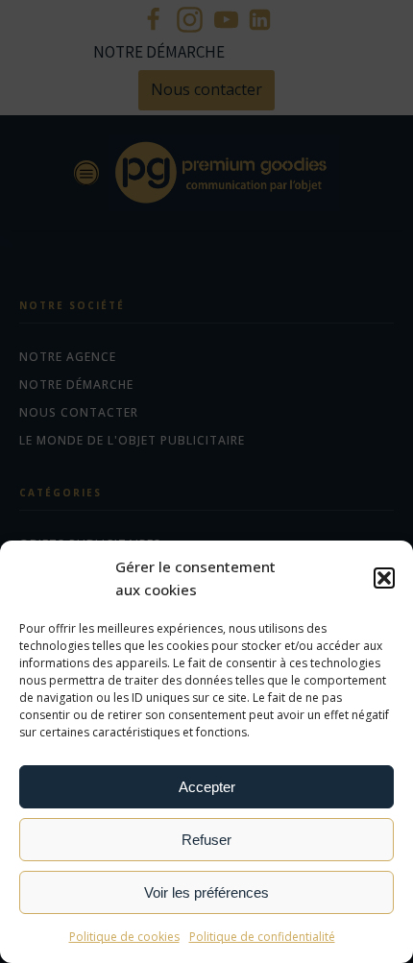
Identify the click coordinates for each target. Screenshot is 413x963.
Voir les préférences (206, 892)
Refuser (206, 839)
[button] (384, 578)
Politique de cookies (124, 936)
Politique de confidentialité (262, 936)
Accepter (207, 787)
